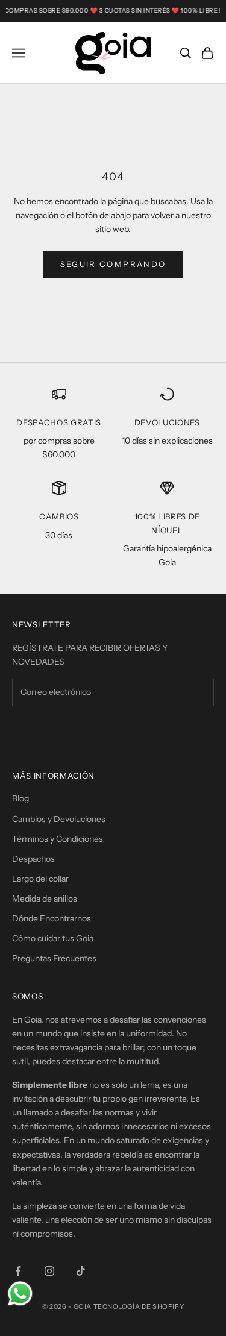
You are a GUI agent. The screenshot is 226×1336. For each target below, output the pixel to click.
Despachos (33, 858)
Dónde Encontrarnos (51, 918)
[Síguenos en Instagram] (49, 1271)
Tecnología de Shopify (138, 1306)
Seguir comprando (113, 264)
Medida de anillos (44, 898)
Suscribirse (62, 731)
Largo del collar (40, 878)
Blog (20, 798)
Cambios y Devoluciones (58, 819)
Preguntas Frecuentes (54, 958)
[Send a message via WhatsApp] (20, 1293)
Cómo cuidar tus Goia (52, 938)
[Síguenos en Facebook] (18, 1271)
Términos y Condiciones (57, 838)
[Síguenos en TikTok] (81, 1271)
